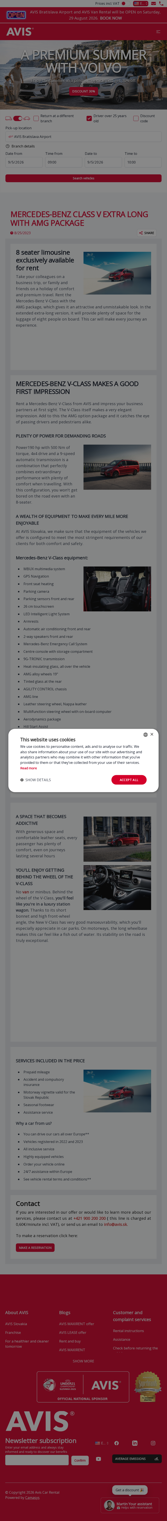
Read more (28, 768)
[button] (35, 780)
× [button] (151, 734)
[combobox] (146, 734)
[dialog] (83, 760)
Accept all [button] (129, 780)
